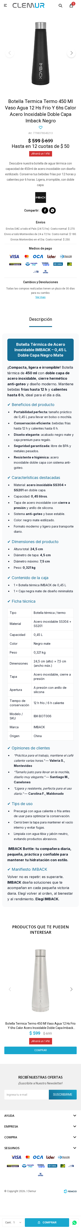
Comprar (49, 1222)
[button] (60, 5)
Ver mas (40, 297)
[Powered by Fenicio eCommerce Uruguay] (70, 1191)
